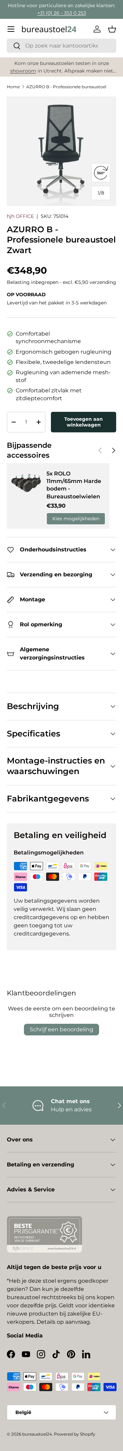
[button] (112, 29)
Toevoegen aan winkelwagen (83, 422)
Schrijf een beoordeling (61, 1029)
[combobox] (61, 46)
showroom (23, 71)
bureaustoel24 (37, 1434)
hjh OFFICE (20, 216)
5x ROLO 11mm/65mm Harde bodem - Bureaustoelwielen (73, 485)
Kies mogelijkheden (75, 518)
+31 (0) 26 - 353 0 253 (61, 13)
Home (13, 86)
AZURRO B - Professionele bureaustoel (66, 86)
